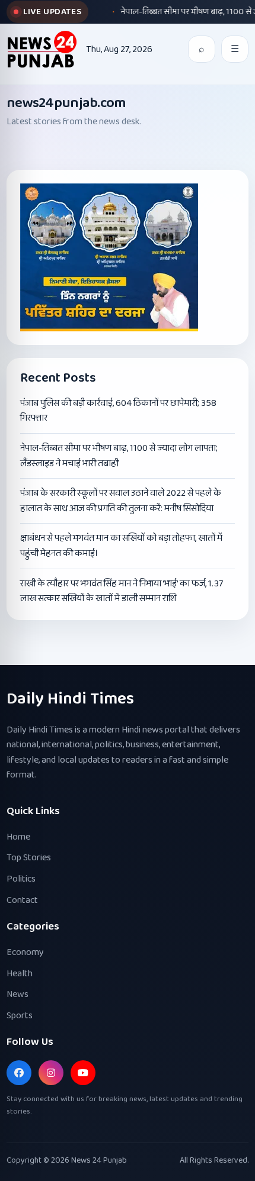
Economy (25, 952)
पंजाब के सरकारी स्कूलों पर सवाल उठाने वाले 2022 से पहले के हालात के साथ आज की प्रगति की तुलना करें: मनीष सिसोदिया (120, 501)
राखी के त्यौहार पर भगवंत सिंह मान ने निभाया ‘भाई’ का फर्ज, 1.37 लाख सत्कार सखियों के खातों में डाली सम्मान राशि (121, 591)
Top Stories (29, 857)
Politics (21, 879)
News (17, 994)
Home (18, 837)
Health (20, 973)
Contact (22, 900)
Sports (20, 1015)
